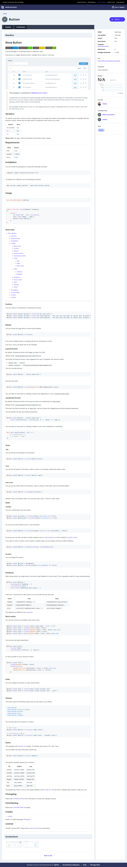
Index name (20, 266)
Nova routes (18, 280)
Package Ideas (95, 865)
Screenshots (21, 27)
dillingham (27, 819)
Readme (8, 27)
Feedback (17, 277)
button (101, 130)
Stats (85, 865)
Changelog (14, 290)
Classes (16, 284)
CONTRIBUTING (18, 807)
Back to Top (48, 855)
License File (32, 828)
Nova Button (12, 233)
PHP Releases (92, 2)
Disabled (19, 274)
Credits (13, 295)
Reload (16, 251)
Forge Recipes (120, 2)
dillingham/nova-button (39, 93)
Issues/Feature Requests (71, 865)
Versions (14, 236)
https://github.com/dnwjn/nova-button (109, 61)
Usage (13, 243)
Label (18, 263)
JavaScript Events (20, 256)
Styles (16, 287)
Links (15, 282)
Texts (15, 258)
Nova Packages (101, 2)
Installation (14, 241)
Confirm (16, 248)
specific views (72, 537)
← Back (4, 13)
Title (18, 261)
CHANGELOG (17, 798)
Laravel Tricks (111, 2)
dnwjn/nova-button (103, 46)
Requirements (15, 238)
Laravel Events (18, 253)
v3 (7, 134)
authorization (48, 537)
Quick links (17, 246)
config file (29, 612)
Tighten (21, 2)
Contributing (15, 292)
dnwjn (10, 816)
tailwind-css (22, 746)
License (13, 297)
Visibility (19, 272)
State (15, 269)
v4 (7, 131)
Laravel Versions (82, 2)
